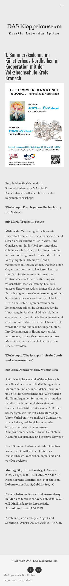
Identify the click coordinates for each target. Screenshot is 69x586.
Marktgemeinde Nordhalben (19, 575)
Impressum (10, 580)
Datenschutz (25, 580)
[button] (64, 3)
